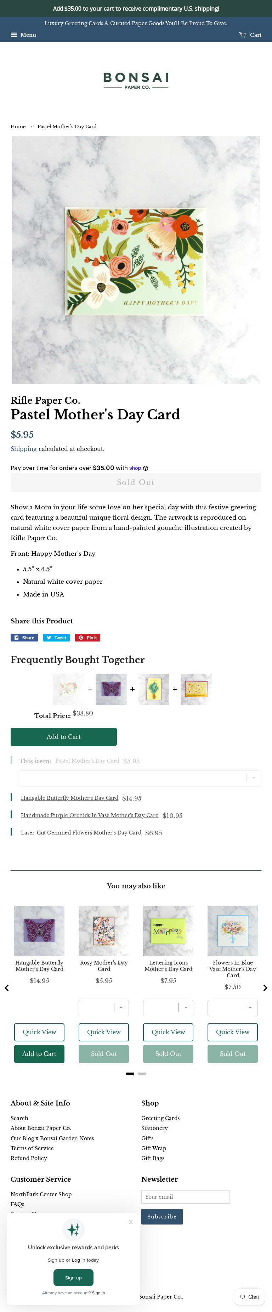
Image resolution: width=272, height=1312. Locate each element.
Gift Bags (152, 1158)
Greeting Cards (160, 1118)
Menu (27, 35)
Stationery (154, 1128)
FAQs (17, 1204)
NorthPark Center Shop (41, 1194)
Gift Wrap (153, 1148)
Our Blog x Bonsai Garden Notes (52, 1138)
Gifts (147, 1138)
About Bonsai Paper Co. (41, 1128)
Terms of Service (32, 1148)
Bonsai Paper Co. (160, 1297)
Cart (255, 35)
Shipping (24, 448)
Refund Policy (29, 1158)
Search (19, 1118)
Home (18, 126)
